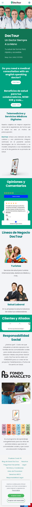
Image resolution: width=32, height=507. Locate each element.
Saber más (16, 105)
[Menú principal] (2, 2)
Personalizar (16, 490)
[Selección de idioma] (29, 2)
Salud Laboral (16, 304)
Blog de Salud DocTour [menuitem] (10, 461)
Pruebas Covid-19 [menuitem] (14, 458)
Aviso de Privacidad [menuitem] (15, 471)
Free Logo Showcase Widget (16, 328)
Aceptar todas (16, 496)
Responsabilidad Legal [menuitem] (14, 478)
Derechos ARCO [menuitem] (15, 474)
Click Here (16, 82)
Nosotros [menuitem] (24, 461)
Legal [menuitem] (24, 465)
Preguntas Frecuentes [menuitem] (12, 465)
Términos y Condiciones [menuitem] (15, 468)
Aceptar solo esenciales (16, 500)
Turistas (16, 266)
